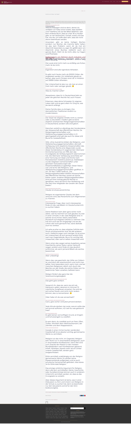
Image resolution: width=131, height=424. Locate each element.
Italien (50, 414)
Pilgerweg (57, 417)
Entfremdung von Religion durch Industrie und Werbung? (65, 57)
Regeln (60, 417)
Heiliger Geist (47, 417)
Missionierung (51, 411)
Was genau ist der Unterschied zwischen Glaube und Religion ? (53, 188)
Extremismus (63, 417)
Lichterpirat (64, 414)
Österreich (60, 414)
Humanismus (56, 409)
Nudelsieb (47, 414)
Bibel (54, 417)
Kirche (49, 409)
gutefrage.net (56, 21)
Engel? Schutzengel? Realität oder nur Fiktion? (51, 313)
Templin (52, 409)
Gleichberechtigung (61, 409)
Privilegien (58, 411)
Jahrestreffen (62, 411)
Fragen (65, 411)
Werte (55, 411)
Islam (52, 414)
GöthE (67, 417)
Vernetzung (47, 411)
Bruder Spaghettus (54, 399)
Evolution (51, 417)
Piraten (47, 409)
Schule (65, 409)
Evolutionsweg (56, 414)
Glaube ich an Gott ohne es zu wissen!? (50, 201)
